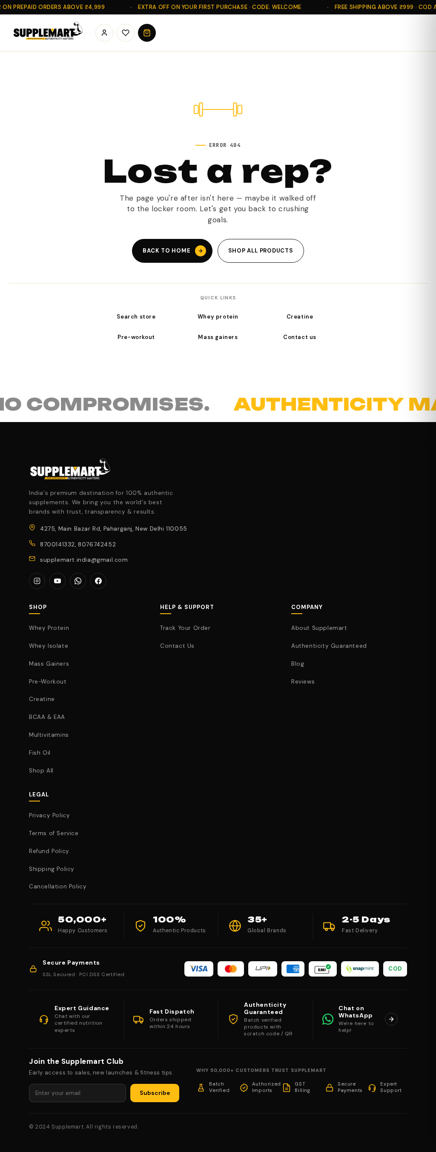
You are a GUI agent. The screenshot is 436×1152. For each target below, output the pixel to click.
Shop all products (260, 250)
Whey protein (218, 316)
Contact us (299, 337)
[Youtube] (57, 581)
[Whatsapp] (78, 581)
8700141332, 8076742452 (78, 544)
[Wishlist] (126, 33)
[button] (147, 33)
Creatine (300, 316)
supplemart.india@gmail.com (84, 559)
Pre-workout (136, 337)
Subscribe (155, 1093)
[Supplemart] (47, 33)
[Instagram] (37, 581)
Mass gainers (218, 337)
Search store (136, 316)
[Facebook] (98, 581)
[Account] (104, 33)
